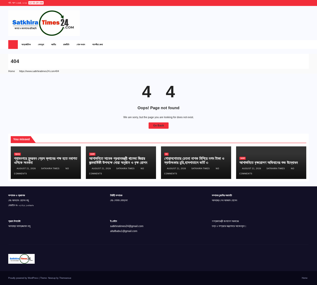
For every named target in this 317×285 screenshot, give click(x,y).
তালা (166, 154)
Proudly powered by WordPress (23, 278)
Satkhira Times (50, 168)
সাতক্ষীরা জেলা (97, 44)
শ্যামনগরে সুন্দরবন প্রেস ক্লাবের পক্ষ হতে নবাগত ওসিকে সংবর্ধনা (45, 160)
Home (11, 71)
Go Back (158, 125)
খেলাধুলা (41, 44)
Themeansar (65, 278)
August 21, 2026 (26, 168)
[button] (300, 44)
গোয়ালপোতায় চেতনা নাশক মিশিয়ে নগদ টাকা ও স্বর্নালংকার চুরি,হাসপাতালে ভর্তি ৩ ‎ (194, 160)
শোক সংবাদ (81, 44)
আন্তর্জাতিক (26, 44)
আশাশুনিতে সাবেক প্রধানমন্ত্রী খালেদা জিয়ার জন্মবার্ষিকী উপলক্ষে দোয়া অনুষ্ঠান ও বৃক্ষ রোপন (118, 160)
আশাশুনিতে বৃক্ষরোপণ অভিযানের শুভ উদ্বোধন (268, 162)
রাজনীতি (66, 44)
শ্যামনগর (17, 154)
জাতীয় (53, 44)
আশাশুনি (92, 154)
